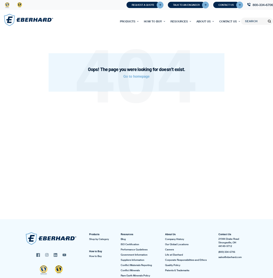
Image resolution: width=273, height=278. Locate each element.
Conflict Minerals (130, 270)
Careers (169, 249)
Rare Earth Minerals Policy (135, 275)
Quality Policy (172, 265)
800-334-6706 (263, 5)
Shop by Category (99, 239)
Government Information (134, 255)
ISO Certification (130, 244)
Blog (123, 239)
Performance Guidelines (134, 249)
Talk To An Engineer (186, 4)
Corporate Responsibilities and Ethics (186, 260)
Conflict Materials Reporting (136, 265)
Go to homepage (136, 76)
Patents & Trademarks (177, 270)
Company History (174, 239)
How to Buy (153, 21)
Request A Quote (143, 4)
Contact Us (226, 4)
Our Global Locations (176, 244)
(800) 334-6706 (226, 252)
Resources (179, 21)
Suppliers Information (132, 260)
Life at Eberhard (174, 255)
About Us (203, 21)
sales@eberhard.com (230, 257)
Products (127, 21)
